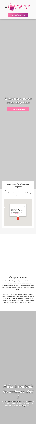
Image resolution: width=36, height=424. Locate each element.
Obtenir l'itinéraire (15, 213)
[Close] (24, 206)
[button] (18, 15)
